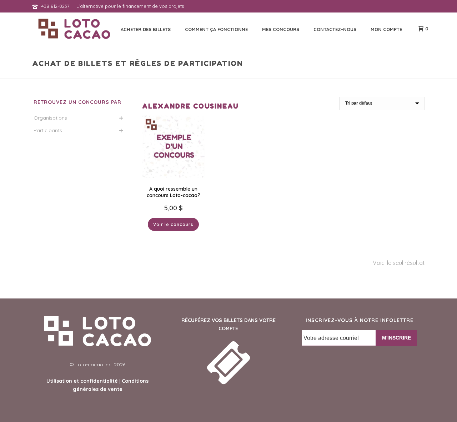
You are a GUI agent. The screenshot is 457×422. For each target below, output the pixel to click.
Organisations (50, 118)
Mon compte (386, 29)
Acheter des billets (146, 29)
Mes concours (280, 29)
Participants (48, 130)
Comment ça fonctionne (216, 29)
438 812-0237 (55, 6)
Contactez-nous (334, 29)
